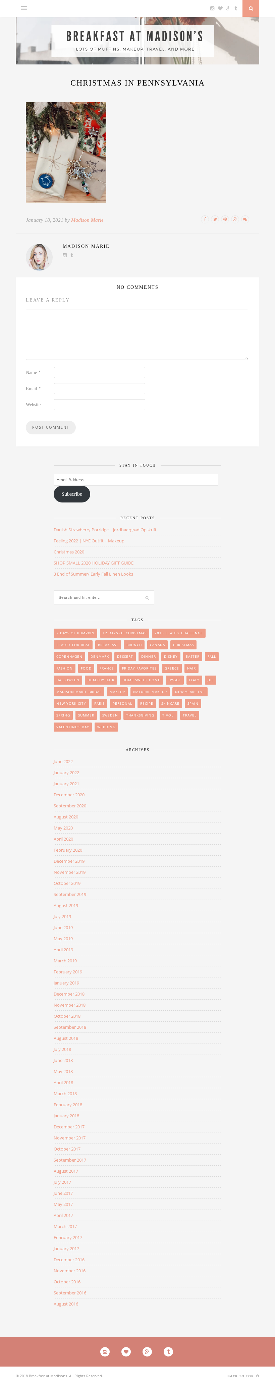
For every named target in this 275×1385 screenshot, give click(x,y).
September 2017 (70, 1160)
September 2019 (70, 894)
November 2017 (70, 1138)
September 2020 (70, 806)
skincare (170, 703)
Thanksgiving (140, 715)
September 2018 (70, 1027)
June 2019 (63, 927)
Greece (172, 668)
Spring (63, 715)
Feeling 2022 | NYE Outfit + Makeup (89, 541)
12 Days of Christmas (125, 633)
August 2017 (66, 1171)
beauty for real (73, 644)
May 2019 (63, 939)
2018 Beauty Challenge (179, 633)
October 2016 (67, 1282)
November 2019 (70, 872)
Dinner (148, 656)
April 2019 (63, 950)
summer (86, 715)
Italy (194, 680)
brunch (134, 644)
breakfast (108, 644)
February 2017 (68, 1237)
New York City (71, 703)
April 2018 (63, 1082)
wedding (106, 727)
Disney (171, 656)
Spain (193, 703)
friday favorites (139, 668)
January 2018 (66, 1116)
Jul (211, 680)
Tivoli (168, 715)
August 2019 (66, 905)
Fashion (64, 668)
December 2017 (69, 1127)
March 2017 (65, 1226)
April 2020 (63, 839)
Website (33, 404)
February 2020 (68, 850)
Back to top (241, 1376)
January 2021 (66, 784)
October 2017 (67, 1149)
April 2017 (63, 1215)
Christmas (183, 644)
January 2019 (66, 983)
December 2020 (69, 795)
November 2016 (70, 1271)
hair (191, 668)
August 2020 (66, 817)
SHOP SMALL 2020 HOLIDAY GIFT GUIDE (93, 563)
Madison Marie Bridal (79, 691)
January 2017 (66, 1248)
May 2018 (63, 1071)
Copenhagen (69, 656)
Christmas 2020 (69, 552)
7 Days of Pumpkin (75, 633)
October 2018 (67, 1016)
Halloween (67, 680)
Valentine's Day (72, 727)
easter (193, 656)
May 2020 (63, 828)
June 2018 (63, 1060)
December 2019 (69, 861)
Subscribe (71, 494)
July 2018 (62, 1049)
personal (122, 703)
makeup (117, 691)
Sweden (110, 715)
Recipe (146, 703)
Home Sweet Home (141, 680)
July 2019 (62, 916)
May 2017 (63, 1204)
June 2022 (63, 761)
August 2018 (66, 1038)
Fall (212, 656)
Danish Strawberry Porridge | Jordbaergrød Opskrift (105, 530)
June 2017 (63, 1193)
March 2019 (65, 961)
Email (33, 388)
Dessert (125, 656)
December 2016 (69, 1260)
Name (33, 372)
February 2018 (68, 1105)
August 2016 (66, 1304)
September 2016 (70, 1293)
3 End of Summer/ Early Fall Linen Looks (93, 574)
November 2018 (70, 1005)
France (107, 668)
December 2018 (69, 994)
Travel (190, 715)
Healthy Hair (101, 680)
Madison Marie (87, 220)
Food (86, 668)
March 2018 (65, 1093)
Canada (157, 644)
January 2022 (66, 772)
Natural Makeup (150, 691)
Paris (99, 703)
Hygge (174, 680)
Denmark (100, 656)
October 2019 (67, 883)
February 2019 (68, 972)
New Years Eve (190, 691)
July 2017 (62, 1182)
